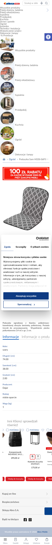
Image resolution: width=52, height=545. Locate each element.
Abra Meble (42, 532)
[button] (48, 37)
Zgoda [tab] (7, 246)
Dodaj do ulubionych (20, 430)
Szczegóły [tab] (21, 246)
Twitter (30, 519)
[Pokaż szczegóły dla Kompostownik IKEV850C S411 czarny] (12, 437)
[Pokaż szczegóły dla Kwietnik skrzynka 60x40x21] (32, 437)
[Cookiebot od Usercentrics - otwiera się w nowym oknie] (37, 239)
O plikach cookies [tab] (39, 246)
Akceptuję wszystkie (26, 296)
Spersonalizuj (24, 304)
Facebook (25, 519)
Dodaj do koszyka (12, 479)
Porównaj (11, 430)
